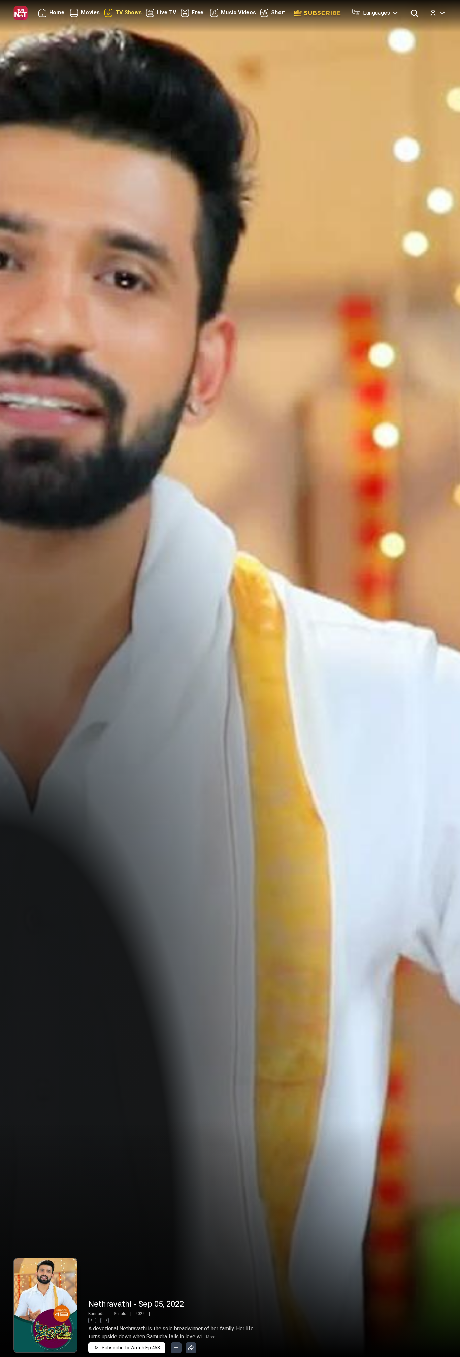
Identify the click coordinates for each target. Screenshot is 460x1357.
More (210, 1337)
